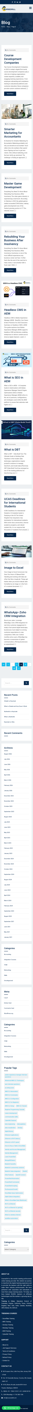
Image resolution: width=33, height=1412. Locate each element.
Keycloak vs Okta (9, 722)
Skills (5, 975)
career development (11, 1113)
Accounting (7, 954)
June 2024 (7, 890)
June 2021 (7, 927)
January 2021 (8, 937)
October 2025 (8, 806)
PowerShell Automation (12, 1178)
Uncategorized (8, 980)
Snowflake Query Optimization (14, 1193)
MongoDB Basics (10, 1160)
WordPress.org (8, 1013)
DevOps (20, 1128)
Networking (7, 970)
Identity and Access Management (15, 1149)
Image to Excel (13, 567)
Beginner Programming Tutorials (14, 1109)
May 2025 (7, 832)
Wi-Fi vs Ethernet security (12, 1211)
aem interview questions (12, 1084)
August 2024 (8, 879)
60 (14, 668)
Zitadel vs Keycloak (10, 701)
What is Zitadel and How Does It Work (15, 706)
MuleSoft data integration (12, 1171)
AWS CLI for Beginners (12, 1102)
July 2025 (7, 822)
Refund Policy (6, 1357)
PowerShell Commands (12, 1182)
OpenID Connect (21, 1175)
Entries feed (7, 1003)
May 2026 (7, 769)
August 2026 (8, 754)
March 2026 (7, 780)
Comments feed (9, 1008)
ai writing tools (9, 1088)
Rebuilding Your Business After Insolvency (14, 240)
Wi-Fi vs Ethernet (10, 1204)
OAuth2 (25, 1171)
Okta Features (9, 1175)
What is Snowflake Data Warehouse (15, 1200)
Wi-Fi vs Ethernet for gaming (13, 1207)
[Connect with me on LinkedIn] (17, 2)
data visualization (10, 1128)
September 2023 (9, 911)
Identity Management (11, 1153)
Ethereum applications (11, 1135)
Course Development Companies (12, 59)
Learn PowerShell (10, 1157)
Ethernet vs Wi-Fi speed (12, 1142)
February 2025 (8, 848)
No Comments (11, 50)
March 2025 (7, 843)
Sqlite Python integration (12, 1196)
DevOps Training (7, 1325)
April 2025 (7, 838)
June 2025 (7, 827)
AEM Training (6, 1331)
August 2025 (8, 817)
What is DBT (12, 449)
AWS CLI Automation (11, 1091)
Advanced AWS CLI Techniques (14, 1080)
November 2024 (9, 864)
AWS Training (6, 1322)
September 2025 (9, 811)
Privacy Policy (7, 1354)
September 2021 (9, 921)
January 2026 (8, 790)
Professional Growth (11, 1189)
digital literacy (9, 1131)
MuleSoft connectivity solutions (14, 1167)
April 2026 (7, 775)
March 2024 (7, 900)
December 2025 (9, 796)
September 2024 (9, 874)
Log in (6, 998)
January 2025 (8, 853)
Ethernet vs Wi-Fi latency (12, 1138)
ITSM (5, 965)
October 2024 (8, 869)
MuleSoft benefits (10, 1164)
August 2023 (8, 916)
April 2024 (7, 895)
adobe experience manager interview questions (16, 1076)
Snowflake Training (8, 1318)
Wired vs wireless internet (12, 1215)
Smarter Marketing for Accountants (13, 132)
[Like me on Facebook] (12, 2)
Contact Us (5, 1360)
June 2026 (7, 764)
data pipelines (21, 1124)
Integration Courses (10, 959)
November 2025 (9, 801)
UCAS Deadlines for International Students (14, 502)
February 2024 (8, 906)
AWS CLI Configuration (12, 1099)
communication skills (11, 1117)
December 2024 (9, 858)
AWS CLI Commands (11, 1095)
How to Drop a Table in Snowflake (15, 1146)
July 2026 (7, 759)
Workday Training (7, 1328)
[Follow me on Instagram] (14, 2)
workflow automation (11, 1218)
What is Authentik (9, 717)
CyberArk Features (10, 1120)
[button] (11, 1408)
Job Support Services (9, 1348)
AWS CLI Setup (9, 1106)
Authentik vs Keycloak (10, 711)
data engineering (10, 1124)
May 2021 (7, 932)
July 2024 (7, 885)
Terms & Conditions (8, 1351)
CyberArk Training (8, 1334)
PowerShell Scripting (11, 1186)
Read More (10, 94)
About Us (5, 1345)
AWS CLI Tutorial (21, 1106)
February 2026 (8, 785)
